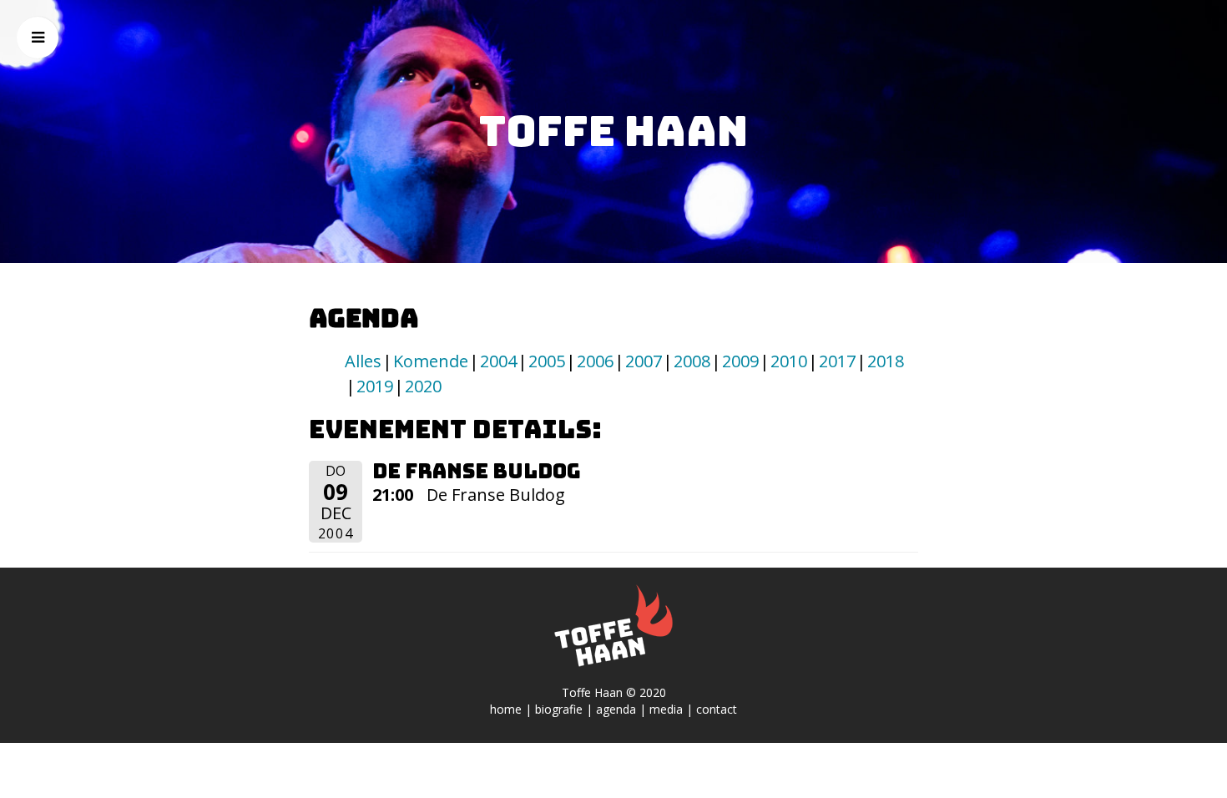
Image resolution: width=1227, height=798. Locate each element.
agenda (616, 709)
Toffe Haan (613, 131)
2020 (423, 386)
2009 (740, 361)
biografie (559, 709)
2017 (837, 361)
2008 (692, 361)
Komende (430, 361)
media (666, 709)
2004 (498, 361)
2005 (546, 361)
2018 (885, 361)
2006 (595, 361)
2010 (788, 361)
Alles (363, 361)
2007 (643, 361)
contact (716, 709)
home (506, 709)
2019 (374, 386)
